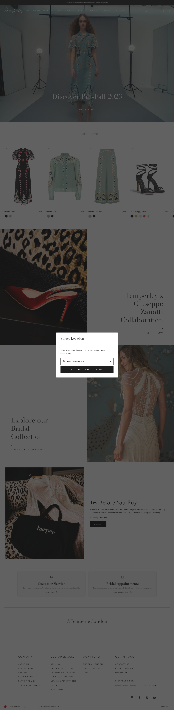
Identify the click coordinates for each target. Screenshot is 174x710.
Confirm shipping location (87, 370)
